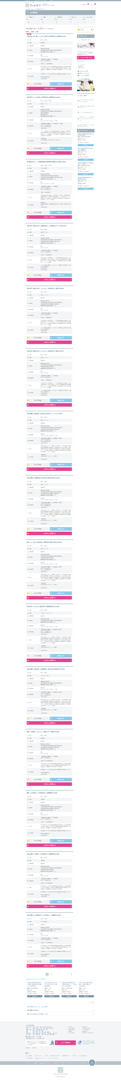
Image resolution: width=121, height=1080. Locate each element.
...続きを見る (44, 78)
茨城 (47, 1028)
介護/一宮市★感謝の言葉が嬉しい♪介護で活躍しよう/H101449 (86, 984)
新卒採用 (27, 1047)
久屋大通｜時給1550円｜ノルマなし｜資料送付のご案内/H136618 (45, 288)
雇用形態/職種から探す (30, 1038)
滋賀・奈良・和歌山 (46, 1031)
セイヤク (73, 1055)
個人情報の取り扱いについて (45, 1063)
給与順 (37, 31)
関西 (27, 1031)
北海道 (34, 1026)
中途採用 (33, 1047)
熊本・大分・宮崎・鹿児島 (50, 1034)
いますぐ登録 (86, 57)
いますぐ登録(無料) (65, 1042)
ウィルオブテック (37, 1055)
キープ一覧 (70, 1026)
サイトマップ (63, 1063)
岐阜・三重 (38, 1030)
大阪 (34, 1031)
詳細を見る (60, 84)
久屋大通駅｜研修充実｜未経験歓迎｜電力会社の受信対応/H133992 (46, 669)
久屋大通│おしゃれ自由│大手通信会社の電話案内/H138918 (43, 97)
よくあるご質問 (71, 1032)
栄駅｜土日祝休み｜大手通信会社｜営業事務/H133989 (42, 793)
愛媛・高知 (49, 1033)
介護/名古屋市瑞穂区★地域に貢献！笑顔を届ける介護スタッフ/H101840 (34, 984)
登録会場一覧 (85, 1031)
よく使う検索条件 (72, 1028)
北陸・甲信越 (28, 1029)
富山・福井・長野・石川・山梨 (42, 1029)
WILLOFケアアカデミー (55, 1055)
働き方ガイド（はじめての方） (88, 1032)
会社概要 (70, 1031)
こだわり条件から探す (40, 1038)
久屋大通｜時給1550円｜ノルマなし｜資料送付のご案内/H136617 (45, 351)
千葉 (44, 1028)
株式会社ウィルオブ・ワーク (30, 0)
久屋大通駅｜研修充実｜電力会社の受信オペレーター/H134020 (44, 413)
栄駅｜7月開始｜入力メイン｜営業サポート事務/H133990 (43, 731)
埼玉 (41, 1028)
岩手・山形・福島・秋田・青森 (46, 1026)
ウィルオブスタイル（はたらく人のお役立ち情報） (78, 1063)
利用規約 (35, 1063)
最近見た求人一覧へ (85, 39)
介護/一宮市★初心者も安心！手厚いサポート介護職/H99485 (51, 984)
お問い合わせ (55, 1063)
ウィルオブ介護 (28, 1055)
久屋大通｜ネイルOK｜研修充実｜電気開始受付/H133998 (43, 606)
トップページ (29, 1063)
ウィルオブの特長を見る (84, 79)
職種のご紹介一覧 (72, 1029)
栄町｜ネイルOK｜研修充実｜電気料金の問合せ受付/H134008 (44, 542)
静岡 (42, 1030)
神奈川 (37, 1028)
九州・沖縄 (28, 1034)
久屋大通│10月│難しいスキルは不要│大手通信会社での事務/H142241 (46, 36)
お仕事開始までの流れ (86, 1028)
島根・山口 (38, 1033)
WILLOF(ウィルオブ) (30, 9)
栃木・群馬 (51, 1028)
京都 (37, 1031)
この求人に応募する (49, 88)
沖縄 (42, 1034)
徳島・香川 (55, 1033)
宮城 (37, 1026)
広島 (34, 1033)
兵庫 (40, 1031)
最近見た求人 (85, 1026)
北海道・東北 (28, 1026)
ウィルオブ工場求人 (82, 1055)
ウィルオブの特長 (86, 1029)
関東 (27, 1028)
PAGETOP (92, 1063)
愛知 (34, 1030)
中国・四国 (28, 1033)
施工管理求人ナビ (65, 1055)
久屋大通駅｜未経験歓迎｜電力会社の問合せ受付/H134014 (43, 478)
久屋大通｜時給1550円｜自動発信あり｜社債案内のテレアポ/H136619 (46, 225)
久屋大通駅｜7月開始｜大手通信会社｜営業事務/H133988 (43, 854)
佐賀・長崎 (38, 1034)
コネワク (45, 1055)
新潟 (34, 1029)
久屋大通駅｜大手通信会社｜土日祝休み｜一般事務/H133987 (44, 915)
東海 (27, 1030)
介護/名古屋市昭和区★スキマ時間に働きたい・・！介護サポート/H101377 (69, 984)
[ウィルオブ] (33, 5)
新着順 (32, 31)
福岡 (34, 1034)
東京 (34, 1028)
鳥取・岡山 (44, 1033)
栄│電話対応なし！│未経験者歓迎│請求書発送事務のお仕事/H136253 (46, 161)
